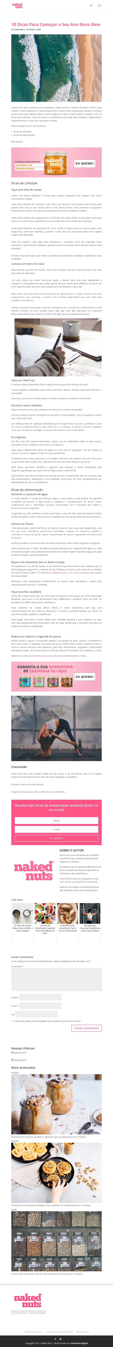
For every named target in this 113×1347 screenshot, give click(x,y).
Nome (15, 997)
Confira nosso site (33, 1332)
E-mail (14, 1006)
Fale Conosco (82, 1332)
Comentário (17, 966)
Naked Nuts (19, 29)
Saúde (38, 29)
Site (13, 1014)
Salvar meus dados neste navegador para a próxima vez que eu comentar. (48, 1021)
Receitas (15, 1072)
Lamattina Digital (79, 1343)
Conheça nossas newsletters (59, 1332)
